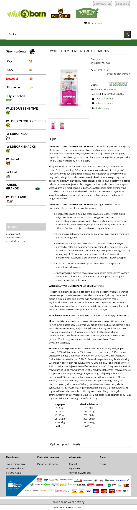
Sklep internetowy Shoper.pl (68, 507)
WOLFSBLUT (110, 89)
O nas (103, 464)
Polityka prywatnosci (79, 472)
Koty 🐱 (19, 70)
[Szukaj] (127, 34)
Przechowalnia (13, 472)
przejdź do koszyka (16, 241)
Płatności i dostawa (47, 464)
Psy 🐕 (20, 61)
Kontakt (72, 464)
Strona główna (17, 51)
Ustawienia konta (15, 468)
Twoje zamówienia (16, 464)
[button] (102, 98)
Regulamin (74, 468)
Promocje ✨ (20, 87)
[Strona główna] (68, 13)
